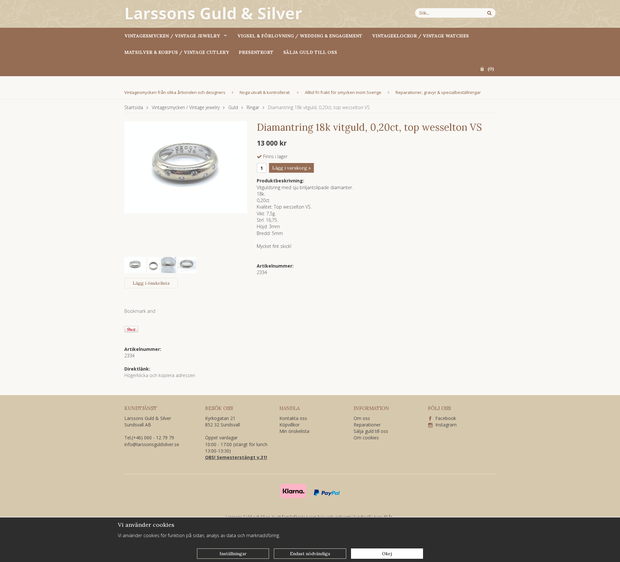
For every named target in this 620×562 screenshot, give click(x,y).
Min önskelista (294, 431)
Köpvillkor (289, 425)
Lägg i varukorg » (291, 168)
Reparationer (367, 425)
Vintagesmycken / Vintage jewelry (172, 36)
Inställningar (233, 554)
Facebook (443, 418)
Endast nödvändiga (310, 554)
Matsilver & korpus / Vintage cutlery (176, 52)
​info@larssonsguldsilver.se (151, 444)
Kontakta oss (293, 418)
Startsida (133, 107)
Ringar (253, 107)
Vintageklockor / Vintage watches (420, 36)
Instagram (445, 425)
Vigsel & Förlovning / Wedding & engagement (299, 36)
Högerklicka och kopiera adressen (159, 375)
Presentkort (256, 52)
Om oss (362, 418)
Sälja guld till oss (310, 52)
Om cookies (366, 437)
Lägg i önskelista (151, 283)
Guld (233, 107)
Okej (387, 554)
